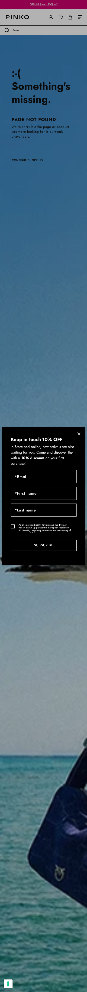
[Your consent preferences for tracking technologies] (8, 983)
